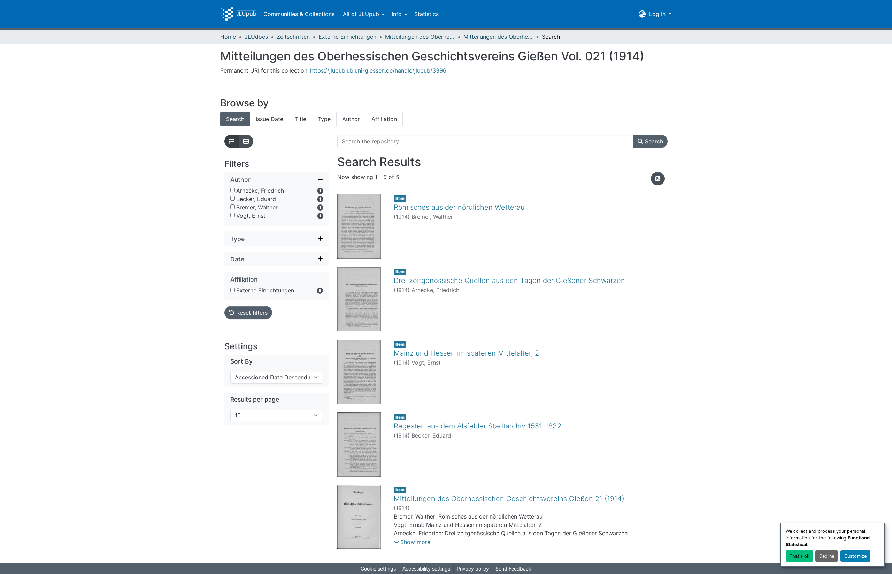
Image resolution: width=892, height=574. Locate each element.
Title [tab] (300, 118)
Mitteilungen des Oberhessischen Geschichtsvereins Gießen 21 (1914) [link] (509, 498)
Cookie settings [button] (378, 569)
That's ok (799, 556)
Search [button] (653, 141)
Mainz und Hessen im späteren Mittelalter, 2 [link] (466, 353)
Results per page (254, 399)
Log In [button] (658, 13)
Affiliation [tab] (384, 118)
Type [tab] (324, 118)
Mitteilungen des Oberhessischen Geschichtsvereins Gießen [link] (420, 36)
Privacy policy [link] (473, 569)
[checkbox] (232, 190)
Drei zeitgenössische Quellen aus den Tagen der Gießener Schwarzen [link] (509, 280)
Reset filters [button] (251, 312)
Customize (855, 556)
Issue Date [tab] (269, 118)
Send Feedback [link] (513, 569)
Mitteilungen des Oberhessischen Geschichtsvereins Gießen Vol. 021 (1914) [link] (498, 36)
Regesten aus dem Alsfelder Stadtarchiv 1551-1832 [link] (477, 426)
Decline (826, 556)
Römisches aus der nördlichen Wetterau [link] (459, 207)
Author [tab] (351, 118)
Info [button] (397, 13)
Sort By (241, 361)
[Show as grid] (246, 141)
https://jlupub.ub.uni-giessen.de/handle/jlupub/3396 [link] (378, 70)
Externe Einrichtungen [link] (347, 36)
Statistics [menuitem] (426, 13)
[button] (238, 14)
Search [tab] (235, 118)
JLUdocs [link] (256, 36)
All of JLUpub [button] (361, 13)
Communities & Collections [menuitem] (298, 13)
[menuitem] (363, 14)
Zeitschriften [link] (293, 36)
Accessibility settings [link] (426, 569)
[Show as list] (231, 141)
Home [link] (228, 36)
